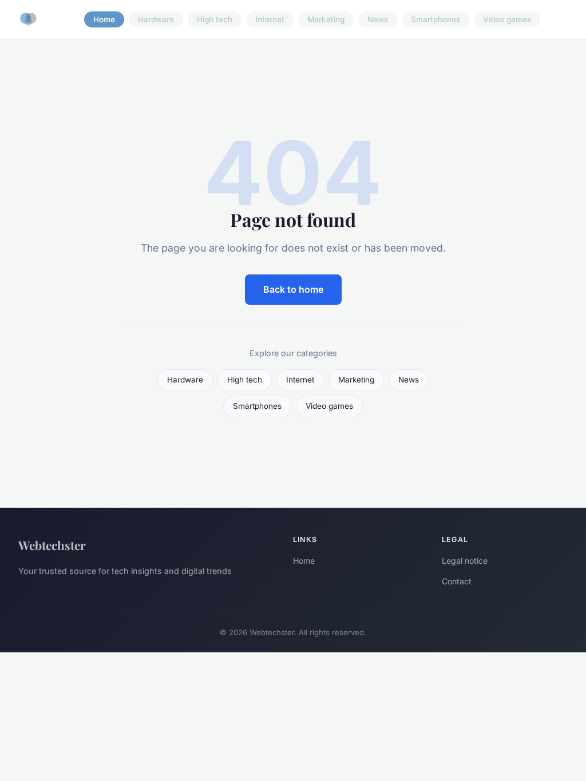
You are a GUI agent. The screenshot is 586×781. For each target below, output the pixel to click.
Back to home (293, 289)
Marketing (326, 19)
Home (104, 19)
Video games (507, 19)
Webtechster (52, 545)
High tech (214, 19)
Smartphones (435, 19)
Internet (269, 19)
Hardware (156, 19)
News (377, 19)
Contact (457, 581)
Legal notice (465, 560)
